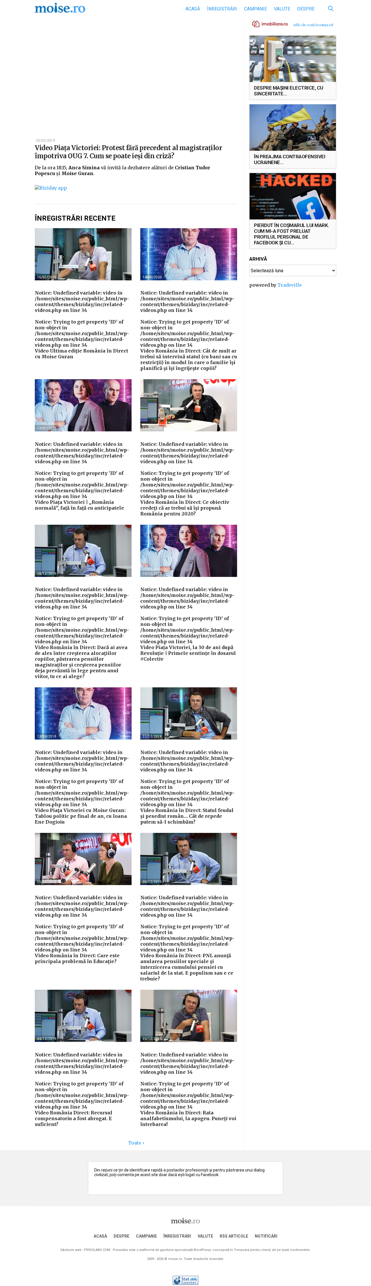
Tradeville (289, 285)
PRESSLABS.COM (97, 1250)
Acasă (193, 9)
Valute (282, 9)
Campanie (255, 9)
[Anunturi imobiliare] (266, 23)
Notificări (266, 1236)
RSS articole (234, 1236)
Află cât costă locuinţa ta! (313, 25)
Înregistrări (222, 9)
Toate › (136, 1143)
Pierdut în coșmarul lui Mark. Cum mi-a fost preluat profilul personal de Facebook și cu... (291, 234)
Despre (305, 9)
